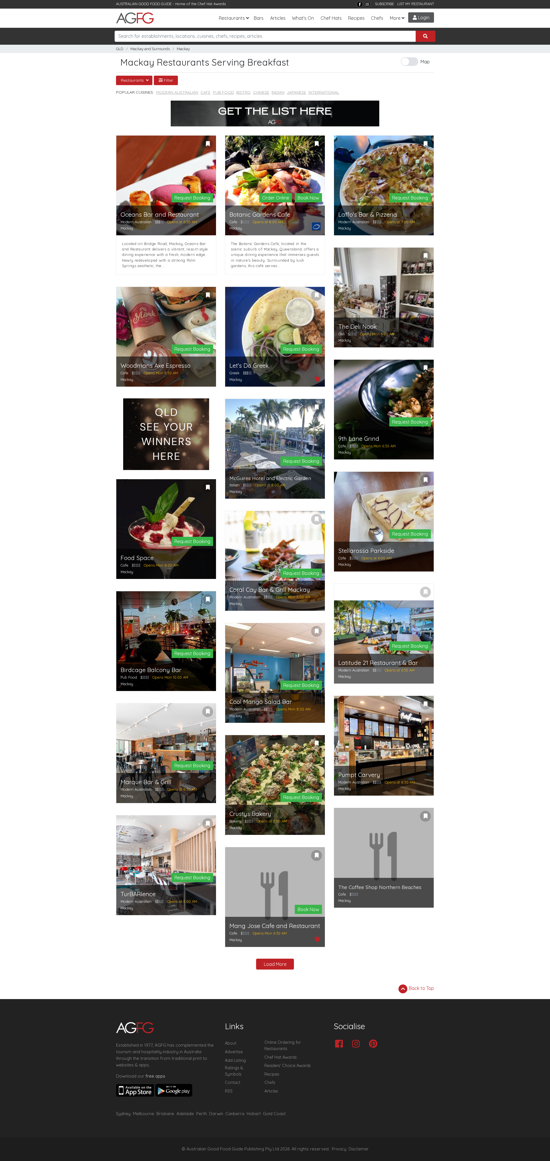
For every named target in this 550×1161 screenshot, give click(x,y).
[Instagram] (367, 4)
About (230, 1043)
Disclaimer (359, 1149)
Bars (259, 18)
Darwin (216, 1113)
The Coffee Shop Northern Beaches (379, 887)
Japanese (296, 92)
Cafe (206, 92)
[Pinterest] (375, 1044)
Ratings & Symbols (234, 1071)
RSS (229, 1091)
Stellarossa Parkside (366, 550)
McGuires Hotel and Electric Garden (270, 478)
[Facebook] (360, 4)
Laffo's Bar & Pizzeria (367, 214)
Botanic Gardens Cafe (259, 214)
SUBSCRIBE (384, 3)
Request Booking (192, 198)
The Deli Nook (357, 326)
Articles (278, 18)
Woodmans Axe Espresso (155, 365)
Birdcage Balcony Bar (151, 670)
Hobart (254, 1113)
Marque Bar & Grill (146, 782)
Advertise (234, 1051)
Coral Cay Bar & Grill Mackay (269, 589)
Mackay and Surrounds (150, 49)
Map (425, 61)
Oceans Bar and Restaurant (160, 214)
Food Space (137, 558)
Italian (234, 485)
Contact (232, 1082)
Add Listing (235, 1060)
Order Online (275, 198)
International (324, 92)
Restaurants (232, 18)
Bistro (243, 92)
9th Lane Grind (358, 438)
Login (423, 17)
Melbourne (143, 1113)
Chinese (261, 92)
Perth (201, 1113)
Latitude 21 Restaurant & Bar (378, 662)
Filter (168, 80)
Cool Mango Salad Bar (260, 701)
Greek (234, 373)
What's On (303, 18)
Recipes (356, 18)
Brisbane (165, 1113)
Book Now (308, 198)
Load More (275, 964)
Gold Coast (274, 1113)
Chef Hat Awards (212, 3)
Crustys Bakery (250, 813)
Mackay (183, 49)
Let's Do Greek (249, 365)
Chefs (377, 18)
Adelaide (185, 1113)
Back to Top (421, 988)
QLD (119, 49)
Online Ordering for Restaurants (282, 1045)
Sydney (123, 1113)
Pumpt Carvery (359, 775)
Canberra (234, 1113)
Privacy (339, 1149)
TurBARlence (138, 894)
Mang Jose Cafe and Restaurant (274, 926)
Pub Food (223, 92)
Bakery (235, 821)
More (395, 18)
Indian (278, 92)
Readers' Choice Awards (287, 1065)
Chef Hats (331, 18)
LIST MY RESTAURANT (415, 3)
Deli (341, 334)
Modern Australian (177, 92)
